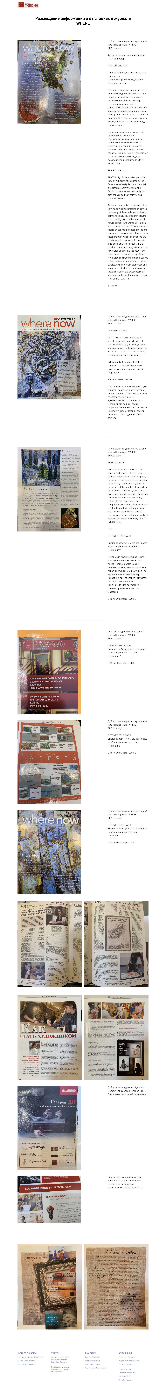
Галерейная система (59, 1360)
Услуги (55, 1353)
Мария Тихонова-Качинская (129, 1361)
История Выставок (92, 1357)
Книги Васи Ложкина (59, 1362)
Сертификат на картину (60, 1357)
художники (125, 1353)
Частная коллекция (92, 1361)
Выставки (90, 1353)
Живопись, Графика (92, 1364)
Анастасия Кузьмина (127, 1357)
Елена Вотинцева (125, 1364)
